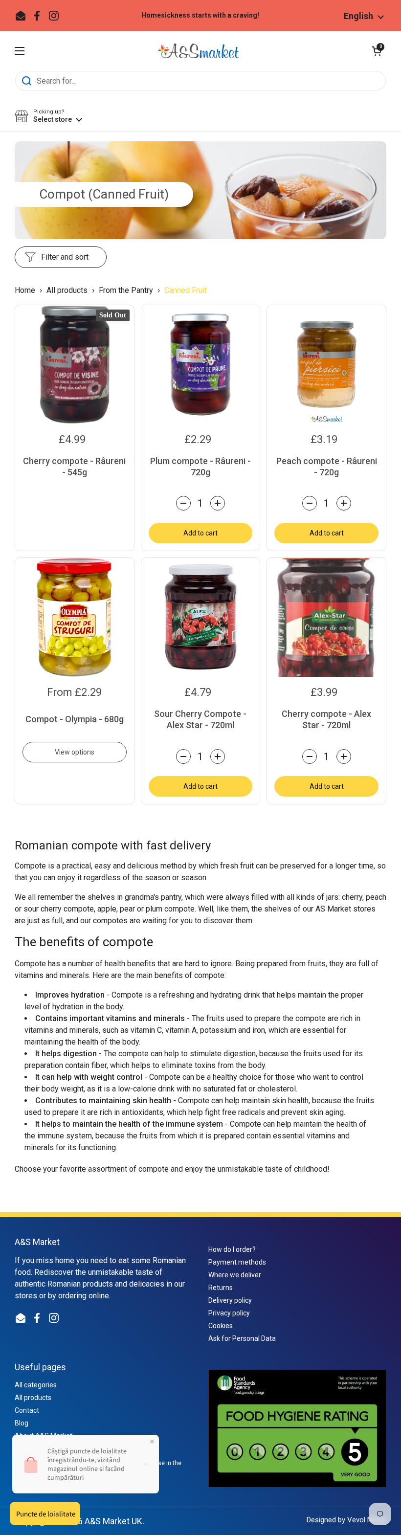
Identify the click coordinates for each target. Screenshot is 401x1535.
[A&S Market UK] (198, 51)
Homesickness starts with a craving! (200, 15)
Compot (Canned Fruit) (104, 194)
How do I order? (232, 1249)
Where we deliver (234, 1275)
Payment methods (237, 1262)
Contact (27, 1410)
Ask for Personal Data (242, 1338)
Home (25, 290)
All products (67, 290)
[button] (376, 51)
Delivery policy (230, 1300)
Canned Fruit (185, 290)
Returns (220, 1287)
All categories (36, 1385)
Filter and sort (65, 257)
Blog (21, 1423)
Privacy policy (229, 1313)
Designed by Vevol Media (346, 1519)
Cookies (220, 1326)
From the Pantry (126, 290)
